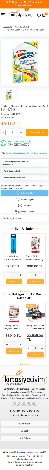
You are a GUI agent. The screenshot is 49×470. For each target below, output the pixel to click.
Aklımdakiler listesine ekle (13, 178)
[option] (24, 62)
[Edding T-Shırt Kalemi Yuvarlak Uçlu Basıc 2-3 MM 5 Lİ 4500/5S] (35, 243)
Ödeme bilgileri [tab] (27, 199)
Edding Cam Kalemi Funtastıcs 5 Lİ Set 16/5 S (21, 186)
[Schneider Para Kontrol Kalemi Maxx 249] (13, 243)
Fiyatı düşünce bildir (11, 171)
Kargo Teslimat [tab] (27, 212)
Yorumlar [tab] (28, 205)
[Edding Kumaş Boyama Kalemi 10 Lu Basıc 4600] (13, 313)
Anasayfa (7, 27)
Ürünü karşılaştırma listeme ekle (16, 162)
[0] (43, 15)
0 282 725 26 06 (24, 411)
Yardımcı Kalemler (14, 30)
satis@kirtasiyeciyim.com (24, 415)
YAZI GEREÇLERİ (22, 27)
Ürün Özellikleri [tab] (27, 193)
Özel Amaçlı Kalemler (34, 30)
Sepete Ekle (37, 132)
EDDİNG (10, 117)
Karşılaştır (7, 164)
